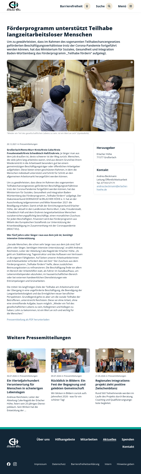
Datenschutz (59, 464)
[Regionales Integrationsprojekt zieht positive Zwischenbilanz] (114, 376)
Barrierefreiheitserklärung (85, 464)
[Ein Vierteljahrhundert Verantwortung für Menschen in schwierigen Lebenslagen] (26, 380)
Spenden (128, 439)
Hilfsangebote (65, 439)
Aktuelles (109, 439)
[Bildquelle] (132, 62)
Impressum (40, 464)
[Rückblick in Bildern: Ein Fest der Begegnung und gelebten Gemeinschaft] (70, 374)
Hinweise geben (125, 464)
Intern (108, 464)
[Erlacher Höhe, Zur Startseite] (14, 6)
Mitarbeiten (88, 439)
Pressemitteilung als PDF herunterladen (28, 319)
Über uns (43, 439)
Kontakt (128, 447)
